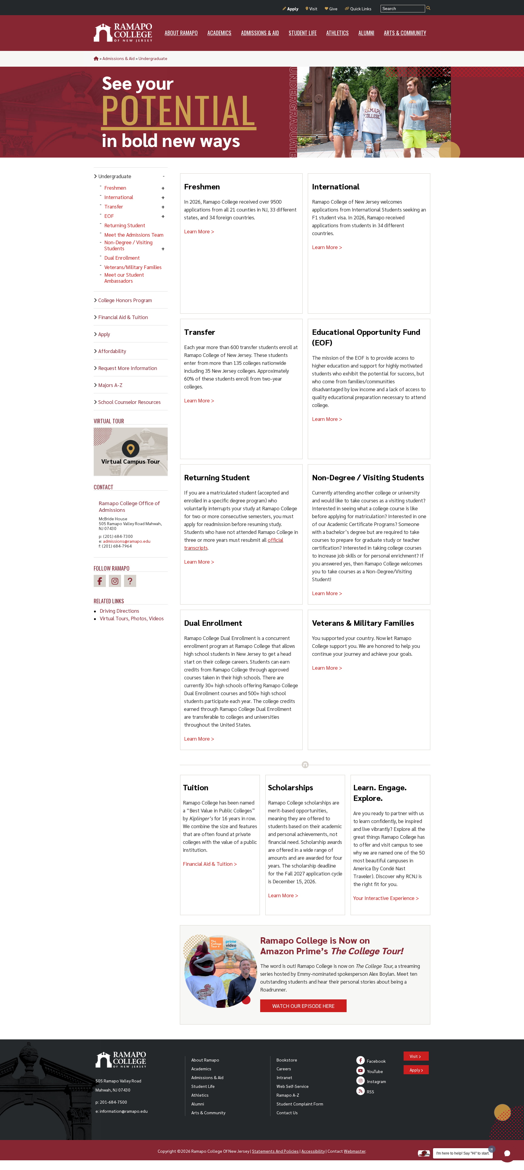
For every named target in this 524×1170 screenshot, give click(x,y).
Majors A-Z (110, 385)
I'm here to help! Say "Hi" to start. (462, 1153)
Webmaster (354, 1151)
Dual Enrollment (122, 258)
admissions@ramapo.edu (126, 541)
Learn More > (199, 231)
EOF (109, 216)
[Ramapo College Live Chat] (131, 582)
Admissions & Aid (118, 58)
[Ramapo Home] (123, 32)
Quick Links (360, 8)
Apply (292, 8)
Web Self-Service (293, 1086)
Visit (313, 8)
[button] (507, 1153)
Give (333, 8)
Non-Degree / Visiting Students (128, 245)
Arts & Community (208, 1112)
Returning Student (124, 225)
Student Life (203, 1086)
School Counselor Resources (129, 402)
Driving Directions (119, 611)
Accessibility (313, 1151)
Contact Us (287, 1112)
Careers (284, 1068)
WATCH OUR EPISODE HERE (303, 1005)
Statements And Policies (275, 1151)
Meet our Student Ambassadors (124, 278)
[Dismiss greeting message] (491, 1149)
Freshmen (115, 188)
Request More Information (127, 368)
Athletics (200, 1095)
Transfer (113, 206)
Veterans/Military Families (133, 267)
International (118, 197)
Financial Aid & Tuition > (210, 863)
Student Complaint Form (300, 1103)
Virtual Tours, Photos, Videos (132, 618)
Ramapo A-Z (288, 1095)
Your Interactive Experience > (386, 898)
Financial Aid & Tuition (123, 317)
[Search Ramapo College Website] (428, 8)
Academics (201, 1068)
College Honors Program (125, 300)
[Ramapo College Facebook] (101, 582)
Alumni (197, 1103)
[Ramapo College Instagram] (116, 582)
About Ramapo (205, 1059)
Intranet (284, 1077)
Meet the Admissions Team (133, 235)
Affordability (112, 351)
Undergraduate (153, 58)
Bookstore (287, 1059)
